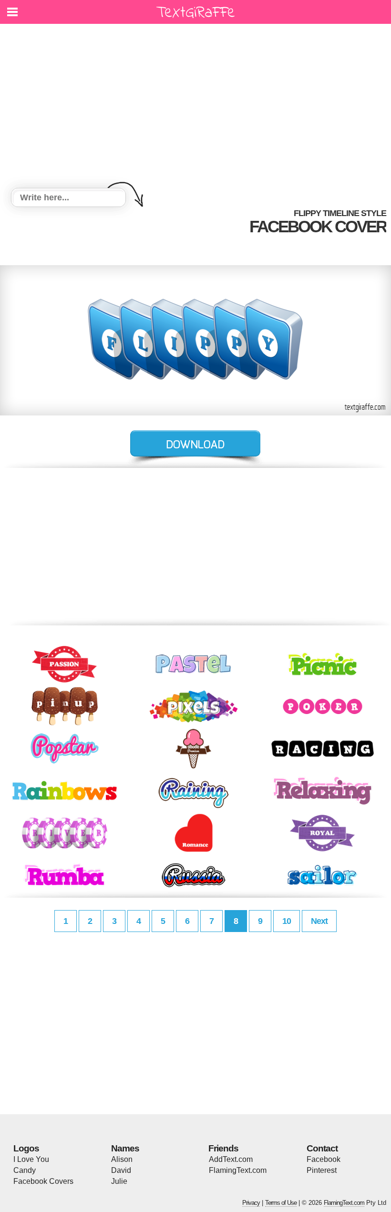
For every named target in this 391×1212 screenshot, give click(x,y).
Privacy (251, 1202)
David (121, 1170)
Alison (122, 1159)
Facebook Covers (43, 1181)
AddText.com (231, 1159)
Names (125, 1148)
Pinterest (322, 1170)
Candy (24, 1170)
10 (286, 921)
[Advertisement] (195, 107)
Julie (119, 1181)
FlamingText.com (238, 1170)
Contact (322, 1148)
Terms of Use (281, 1202)
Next (319, 921)
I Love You (31, 1159)
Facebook (323, 1159)
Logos (26, 1148)
